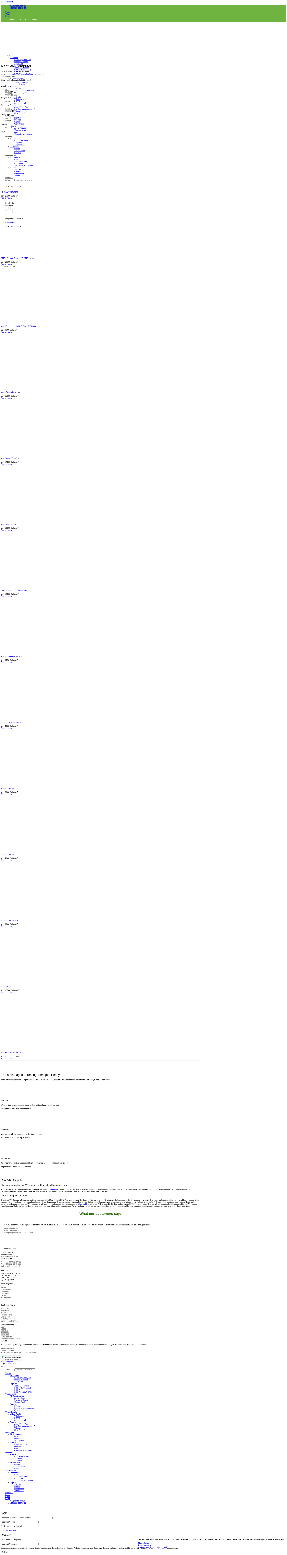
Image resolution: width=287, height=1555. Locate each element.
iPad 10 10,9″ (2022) (22, 70)
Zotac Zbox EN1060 (9, 854)
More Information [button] (11, 1228)
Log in (19, 1526)
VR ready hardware (25, 74)
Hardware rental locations (11, 1339)
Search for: (9, 1369)
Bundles (9, 1493)
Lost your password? (9, 1530)
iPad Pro (17, 1390)
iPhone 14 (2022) (21, 92)
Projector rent (6, 1315)
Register (4, 1552)
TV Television (19, 1466)
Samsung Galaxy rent (9, 1321)
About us (4, 1331)
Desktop (17, 120)
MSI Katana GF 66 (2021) (11, 458)
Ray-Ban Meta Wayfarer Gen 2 (26, 109)
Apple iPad (18, 64)
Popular (13, 86)
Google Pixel (19, 84)
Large (7, 109)
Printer (17, 1474)
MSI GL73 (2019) (7, 788)
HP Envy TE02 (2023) (9, 192)
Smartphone (10, 76)
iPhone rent (5, 1309)
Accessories (6, 1297)
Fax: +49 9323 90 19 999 (11, 1264)
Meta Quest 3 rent (8, 1319)
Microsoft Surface (21, 62)
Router (17, 1487)
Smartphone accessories (24, 90)
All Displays (15, 1462)
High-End (9, 101)
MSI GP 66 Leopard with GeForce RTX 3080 (18, 326)
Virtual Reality (11, 95)
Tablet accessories (21, 1386)
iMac (16, 132)
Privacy (4, 1362)
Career (3, 1329)
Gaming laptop (20, 130)
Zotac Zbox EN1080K (9, 920)
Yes (6, 128)
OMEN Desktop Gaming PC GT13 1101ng (17, 258)
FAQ (2, 1327)
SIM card (17, 88)
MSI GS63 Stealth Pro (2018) (12, 1052)
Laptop (17, 122)
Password (9, 1522)
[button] (7, 16)
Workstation (19, 124)
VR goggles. (53, 1189)
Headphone (19, 1489)
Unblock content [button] (10, 1231)
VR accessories (20, 111)
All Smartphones (16, 78)
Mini (7, 120)
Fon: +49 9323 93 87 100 (11, 1262)
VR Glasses (5, 1293)
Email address (11, 1540)
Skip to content (7, 2)
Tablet (3, 1287)
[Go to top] (2, 1366)
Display (8, 1452)
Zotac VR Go (6, 986)
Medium (8, 111)
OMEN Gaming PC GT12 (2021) (14, 590)
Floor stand (18, 1479)
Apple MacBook (20, 128)
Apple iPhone (19, 1398)
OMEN (8, 92)
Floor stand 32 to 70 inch (24, 1456)
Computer (5, 1291)
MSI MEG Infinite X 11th (10, 392)
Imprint (10, 1362)
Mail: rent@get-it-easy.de (11, 1266)
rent (2, 74)
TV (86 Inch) (19, 1458)
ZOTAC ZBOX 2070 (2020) (11, 722)
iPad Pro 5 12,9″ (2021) (23, 1392)
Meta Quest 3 (19, 113)
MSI (7, 90)
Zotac (7, 94)
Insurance (5, 1333)
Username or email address (16, 1518)
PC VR (17, 101)
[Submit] (6, 1372)
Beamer (17, 1468)
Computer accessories (23, 1450)
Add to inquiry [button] (6, 198)
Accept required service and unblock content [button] (21, 1233)
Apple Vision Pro (21, 107)
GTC (15, 1362)
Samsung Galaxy (21, 82)
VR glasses (19, 99)
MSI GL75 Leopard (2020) (11, 656)
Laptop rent (5, 1317)
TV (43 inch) (19, 1460)
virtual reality (82, 1204)
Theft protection (20, 1477)
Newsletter (5, 1335)
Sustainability (6, 1337)
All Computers (15, 118)
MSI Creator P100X (8, 524)
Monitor (17, 1464)
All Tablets (14, 1376)
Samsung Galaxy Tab (22, 1378)
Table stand (19, 1491)
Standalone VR (20, 103)
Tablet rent (5, 1311)
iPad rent (4, 1313)
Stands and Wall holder (23, 1481)
